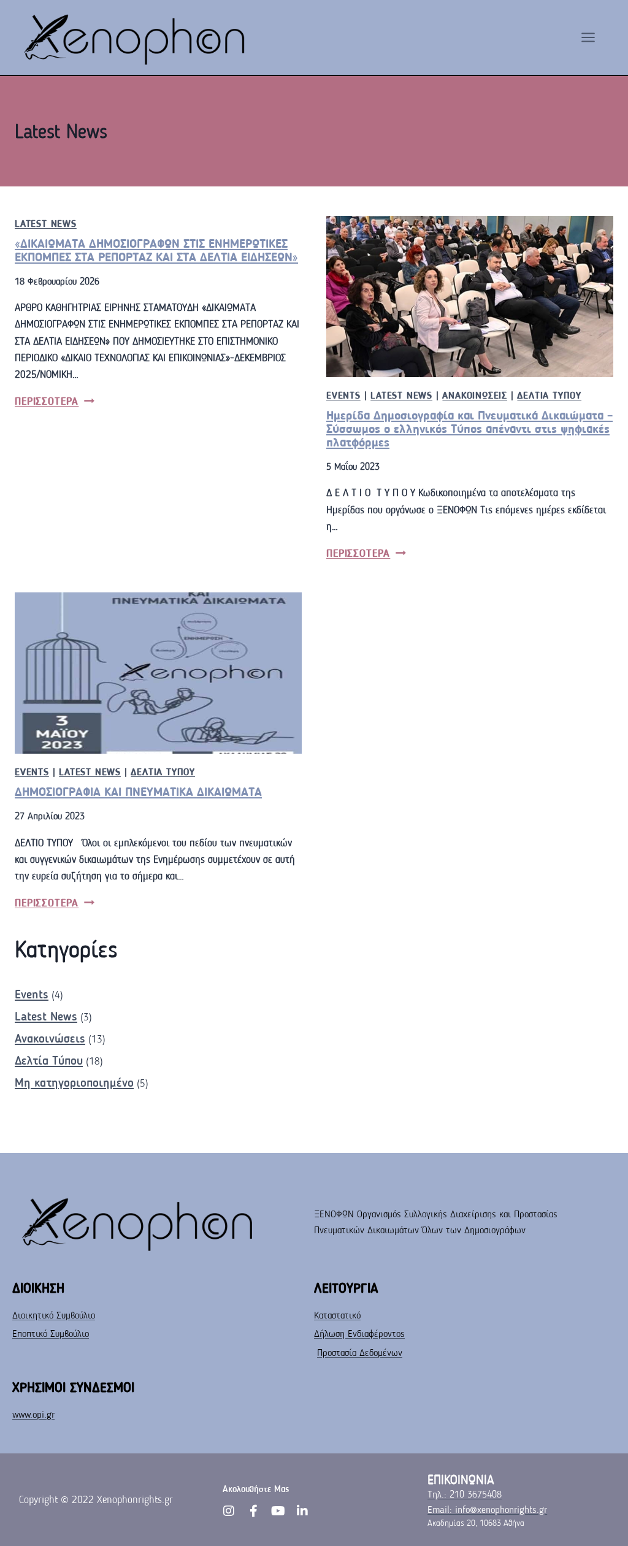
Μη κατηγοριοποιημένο (74, 1082)
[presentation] (469, 296)
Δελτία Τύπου (549, 395)
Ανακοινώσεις (474, 395)
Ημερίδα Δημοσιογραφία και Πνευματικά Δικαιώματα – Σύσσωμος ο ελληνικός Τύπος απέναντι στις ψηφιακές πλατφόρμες (469, 429)
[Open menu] (594, 37)
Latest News (46, 223)
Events (343, 395)
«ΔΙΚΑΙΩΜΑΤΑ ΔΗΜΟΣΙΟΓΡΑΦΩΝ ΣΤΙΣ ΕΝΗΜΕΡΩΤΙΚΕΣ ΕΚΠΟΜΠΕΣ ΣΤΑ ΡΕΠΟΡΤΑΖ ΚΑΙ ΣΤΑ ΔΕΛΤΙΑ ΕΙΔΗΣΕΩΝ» (156, 250)
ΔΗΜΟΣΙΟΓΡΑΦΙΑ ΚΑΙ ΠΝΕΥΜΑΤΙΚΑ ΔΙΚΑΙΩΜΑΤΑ (138, 791)
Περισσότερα (54, 401)
